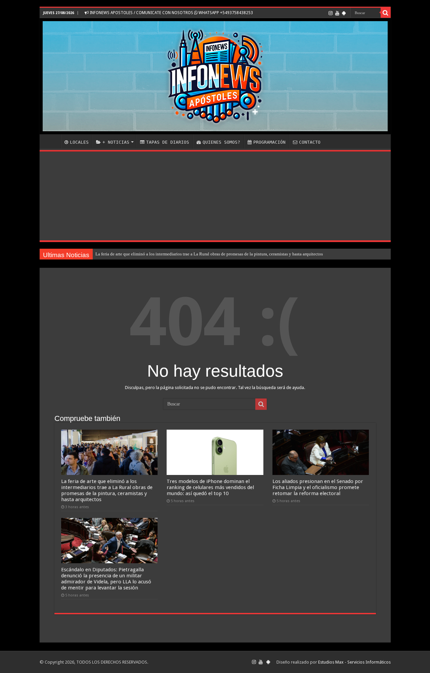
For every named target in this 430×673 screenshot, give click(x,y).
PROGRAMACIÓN (269, 142)
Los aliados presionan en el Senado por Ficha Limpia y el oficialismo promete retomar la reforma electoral (317, 487)
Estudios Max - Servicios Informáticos (354, 662)
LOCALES (79, 142)
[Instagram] (330, 13)
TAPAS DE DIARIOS (167, 142)
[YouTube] (337, 13)
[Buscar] (386, 13)
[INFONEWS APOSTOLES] (215, 76)
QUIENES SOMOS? (221, 142)
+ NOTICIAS (115, 142)
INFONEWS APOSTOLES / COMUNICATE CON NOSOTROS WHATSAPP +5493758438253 (171, 12)
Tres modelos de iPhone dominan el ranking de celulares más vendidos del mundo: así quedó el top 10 (210, 487)
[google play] (343, 13)
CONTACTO (309, 142)
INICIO (51, 141)
